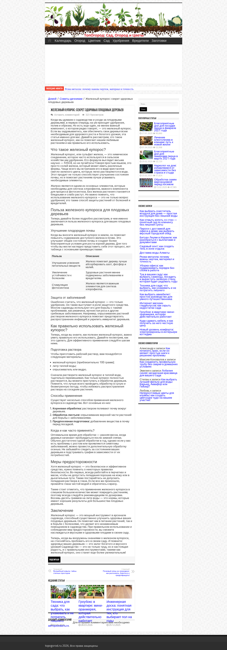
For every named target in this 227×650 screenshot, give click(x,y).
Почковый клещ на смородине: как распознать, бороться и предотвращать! (116, 572)
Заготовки (159, 41)
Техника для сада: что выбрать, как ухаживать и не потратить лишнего (62, 611)
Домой (52, 98)
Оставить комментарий (66, 114)
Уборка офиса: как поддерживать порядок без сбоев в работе (157, 268)
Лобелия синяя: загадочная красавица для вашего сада (158, 373)
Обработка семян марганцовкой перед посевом (165, 182)
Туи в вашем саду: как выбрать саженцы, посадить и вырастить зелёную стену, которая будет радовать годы (158, 278)
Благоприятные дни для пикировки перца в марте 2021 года (166, 155)
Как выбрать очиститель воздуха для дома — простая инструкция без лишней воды (158, 213)
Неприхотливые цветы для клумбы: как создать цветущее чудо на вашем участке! (157, 396)
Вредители (140, 41)
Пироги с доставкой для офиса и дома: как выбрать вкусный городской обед (157, 231)
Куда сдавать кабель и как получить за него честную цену (156, 323)
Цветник (94, 41)
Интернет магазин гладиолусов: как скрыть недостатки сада (155, 305)
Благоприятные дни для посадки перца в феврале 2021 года (165, 127)
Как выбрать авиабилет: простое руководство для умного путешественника (156, 297)
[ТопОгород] (113, 20)
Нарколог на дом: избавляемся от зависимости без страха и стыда (165, 169)
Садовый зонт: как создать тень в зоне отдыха (157, 247)
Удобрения (121, 41)
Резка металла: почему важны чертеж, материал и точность (99, 89)
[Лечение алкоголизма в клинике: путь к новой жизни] (146, 140)
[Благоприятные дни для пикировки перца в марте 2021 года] (146, 154)
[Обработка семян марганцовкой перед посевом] (146, 182)
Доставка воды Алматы (155, 252)
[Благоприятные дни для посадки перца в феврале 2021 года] (146, 126)
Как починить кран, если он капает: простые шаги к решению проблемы (155, 352)
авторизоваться (58, 625)
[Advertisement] (113, 64)
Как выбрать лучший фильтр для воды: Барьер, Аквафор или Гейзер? (158, 383)
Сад (107, 41)
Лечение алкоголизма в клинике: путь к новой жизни (163, 141)
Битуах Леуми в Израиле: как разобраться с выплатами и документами (158, 240)
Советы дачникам (71, 98)
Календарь (63, 41)
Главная (49, 40)
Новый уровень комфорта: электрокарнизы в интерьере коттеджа (158, 332)
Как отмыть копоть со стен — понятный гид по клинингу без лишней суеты (158, 222)
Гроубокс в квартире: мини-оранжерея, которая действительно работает (157, 314)
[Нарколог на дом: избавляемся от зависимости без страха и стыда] (146, 168)
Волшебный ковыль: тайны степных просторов (64, 571)
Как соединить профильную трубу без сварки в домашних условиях (159, 364)
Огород (79, 41)
